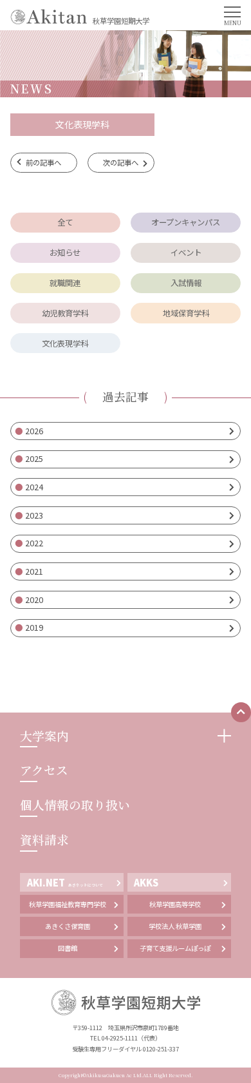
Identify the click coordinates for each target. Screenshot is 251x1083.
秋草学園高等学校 (175, 904)
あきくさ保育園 (67, 926)
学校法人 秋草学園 (175, 926)
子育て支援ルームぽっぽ (175, 948)
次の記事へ (120, 162)
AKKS (146, 882)
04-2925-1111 (120, 1037)
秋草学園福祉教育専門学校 (67, 904)
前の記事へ (43, 162)
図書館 (67, 948)
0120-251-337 (161, 1048)
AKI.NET (65, 882)
